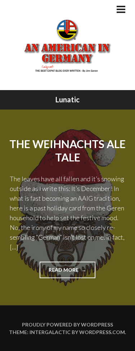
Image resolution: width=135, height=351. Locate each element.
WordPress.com (102, 332)
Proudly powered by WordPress (67, 324)
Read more (72, 272)
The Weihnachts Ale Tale (67, 150)
